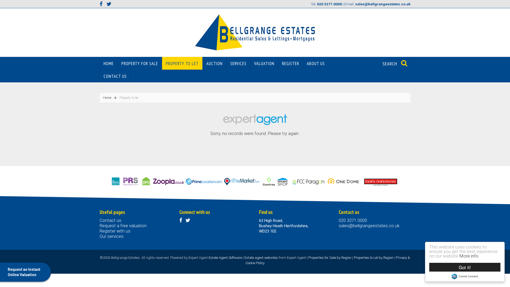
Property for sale (139, 63)
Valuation (264, 63)
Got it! (465, 267)
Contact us (115, 76)
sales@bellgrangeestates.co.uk (369, 225)
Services (238, 63)
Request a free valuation (123, 225)
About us (316, 63)
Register (290, 63)
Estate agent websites (261, 258)
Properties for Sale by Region (329, 258)
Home (109, 63)
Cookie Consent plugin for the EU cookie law (465, 276)
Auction (214, 63)
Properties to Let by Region (373, 258)
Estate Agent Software (225, 258)
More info (468, 256)
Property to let (182, 63)
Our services (112, 236)
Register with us (115, 231)
